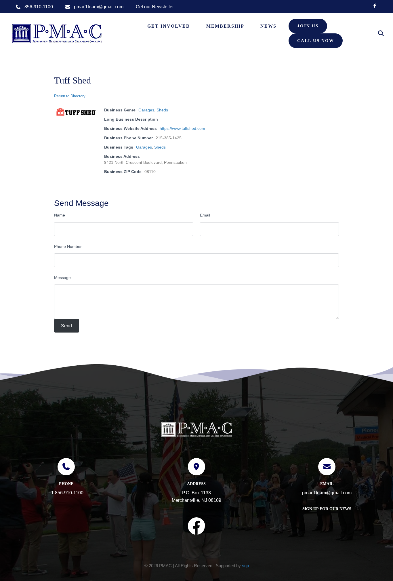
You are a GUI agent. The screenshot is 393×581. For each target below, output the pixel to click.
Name (59, 215)
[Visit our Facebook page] (196, 527)
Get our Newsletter (155, 6)
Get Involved (168, 26)
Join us (307, 26)
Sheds (162, 110)
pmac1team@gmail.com (98, 6)
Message (62, 277)
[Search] (377, 33)
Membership (225, 26)
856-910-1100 (38, 6)
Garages (146, 110)
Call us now (315, 40)
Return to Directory (69, 96)
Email (205, 215)
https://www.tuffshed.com (182, 128)
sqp (245, 565)
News (268, 26)
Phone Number (68, 246)
